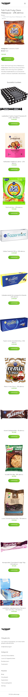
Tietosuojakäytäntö (6, 683)
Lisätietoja (7, 59)
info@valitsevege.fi (6, 646)
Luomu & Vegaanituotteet (8, 658)
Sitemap (3, 686)
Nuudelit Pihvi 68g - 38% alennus (14, 474)
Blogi (2, 674)
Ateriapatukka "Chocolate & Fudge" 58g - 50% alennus (14, 563)
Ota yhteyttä (4, 677)
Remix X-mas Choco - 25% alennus (14, 386)
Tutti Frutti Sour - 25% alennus (14, 207)
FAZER (17, 48)
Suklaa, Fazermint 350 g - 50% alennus (14, 251)
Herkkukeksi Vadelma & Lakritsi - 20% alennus (14, 162)
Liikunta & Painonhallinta (7, 655)
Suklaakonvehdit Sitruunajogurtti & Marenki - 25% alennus (14, 296)
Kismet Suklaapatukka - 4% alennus (14, 430)
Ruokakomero (5, 661)
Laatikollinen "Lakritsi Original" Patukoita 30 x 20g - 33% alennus (14, 116)
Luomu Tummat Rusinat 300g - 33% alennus (14, 518)
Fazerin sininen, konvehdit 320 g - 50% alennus (14, 341)
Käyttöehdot (4, 680)
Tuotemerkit (11, 48)
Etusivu (3, 15)
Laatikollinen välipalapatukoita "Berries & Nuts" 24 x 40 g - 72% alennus (14, 609)
